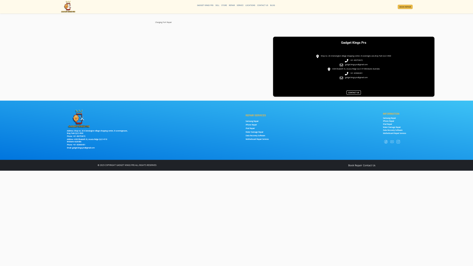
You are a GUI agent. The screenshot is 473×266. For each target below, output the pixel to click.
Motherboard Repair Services (257, 139)
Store (224, 5)
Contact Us (262, 5)
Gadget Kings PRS (205, 5)
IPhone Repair (251, 125)
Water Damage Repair (254, 132)
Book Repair (405, 7)
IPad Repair (250, 128)
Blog (272, 5)
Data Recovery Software (255, 135)
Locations (250, 5)
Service (240, 5)
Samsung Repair (252, 121)
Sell (217, 5)
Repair (232, 5)
